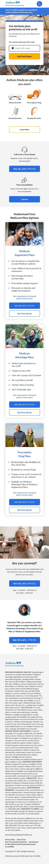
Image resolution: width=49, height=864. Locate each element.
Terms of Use (21, 839)
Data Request (33, 842)
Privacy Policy (10, 839)
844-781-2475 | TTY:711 (24, 168)
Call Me (24, 199)
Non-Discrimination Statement (16, 842)
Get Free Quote (24, 56)
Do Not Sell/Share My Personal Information (20, 844)
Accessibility (9, 846)
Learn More (24, 129)
